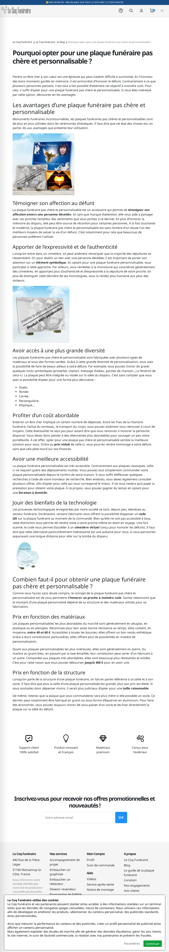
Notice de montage (100, 890)
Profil (90, 860)
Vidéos (91, 879)
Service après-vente (100, 884)
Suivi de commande (101, 865)
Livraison (130, 880)
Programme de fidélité (66, 894)
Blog (127, 865)
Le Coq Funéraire (136, 860)
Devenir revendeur (63, 889)
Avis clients (131, 891)
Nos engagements (137, 885)
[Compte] (141, 10)
